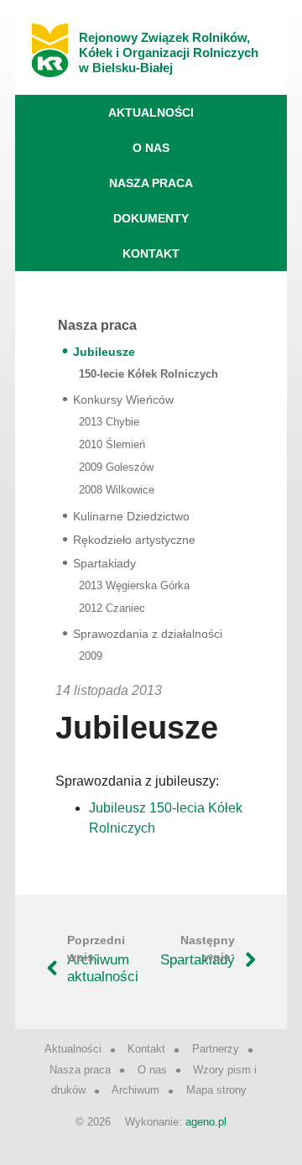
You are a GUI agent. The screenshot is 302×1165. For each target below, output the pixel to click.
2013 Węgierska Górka (134, 585)
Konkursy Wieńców (123, 399)
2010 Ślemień (112, 444)
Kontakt (151, 253)
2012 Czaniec (112, 608)
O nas (151, 147)
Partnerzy (215, 1048)
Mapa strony (216, 1090)
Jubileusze (104, 351)
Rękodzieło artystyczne (134, 539)
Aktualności (151, 112)
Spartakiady (104, 563)
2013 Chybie (109, 421)
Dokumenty (151, 218)
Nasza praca (151, 183)
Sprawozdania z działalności (147, 633)
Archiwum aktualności (102, 968)
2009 (90, 656)
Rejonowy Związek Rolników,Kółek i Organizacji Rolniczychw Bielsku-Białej (168, 52)
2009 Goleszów (116, 467)
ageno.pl (205, 1121)
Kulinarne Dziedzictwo (131, 516)
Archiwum (135, 1090)
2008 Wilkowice (116, 489)
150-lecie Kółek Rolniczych (148, 374)
